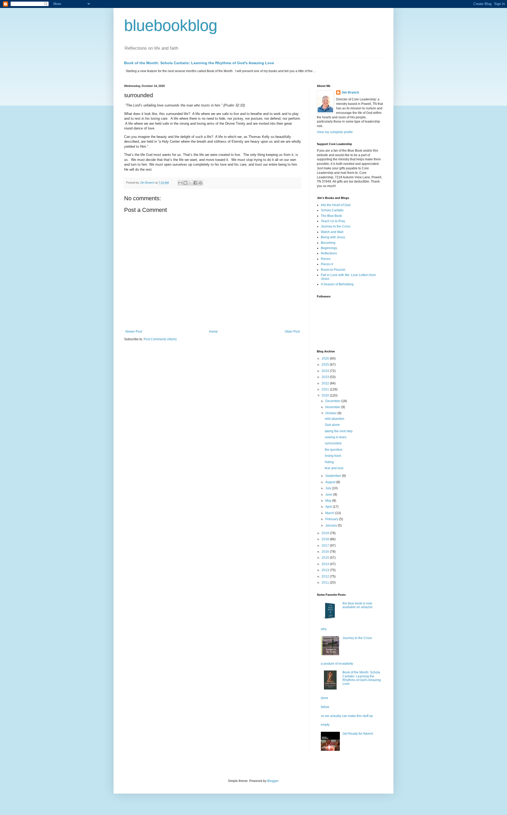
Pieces (326, 259)
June (329, 494)
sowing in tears (335, 437)
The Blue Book (331, 216)
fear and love (334, 468)
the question (333, 449)
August (330, 482)
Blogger (272, 781)
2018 (326, 539)
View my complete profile (335, 132)
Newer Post (133, 331)
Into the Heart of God (335, 205)
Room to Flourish (333, 270)
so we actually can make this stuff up (347, 716)
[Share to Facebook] (195, 182)
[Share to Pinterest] (200, 182)
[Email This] (180, 182)
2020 (326, 395)
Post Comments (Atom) (160, 339)
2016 (326, 551)
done (324, 698)
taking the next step (339, 431)
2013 (326, 570)
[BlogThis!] (185, 182)
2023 (326, 377)
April (329, 507)
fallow (325, 707)
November (333, 407)
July (328, 488)
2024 (326, 371)
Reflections (329, 253)
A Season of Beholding (337, 284)
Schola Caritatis (332, 210)
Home (213, 331)
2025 (326, 364)
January (331, 525)
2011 (326, 582)
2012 (326, 576)
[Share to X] (190, 182)
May (328, 500)
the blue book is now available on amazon (357, 605)
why (324, 629)
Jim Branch (350, 92)
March (330, 513)
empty (325, 724)
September (333, 476)
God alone (332, 425)
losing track (333, 456)
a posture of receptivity (337, 663)
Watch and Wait (332, 232)
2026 (326, 358)
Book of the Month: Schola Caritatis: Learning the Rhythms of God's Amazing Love (199, 63)
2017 (326, 545)
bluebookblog (170, 25)
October (331, 413)
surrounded (333, 443)
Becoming (328, 243)
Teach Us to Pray (333, 221)
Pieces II (327, 264)
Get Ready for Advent (357, 733)
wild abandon (334, 419)
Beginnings (329, 248)
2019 (326, 533)
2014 (326, 564)
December (333, 401)
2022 (326, 383)
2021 (326, 389)
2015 (326, 558)
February (332, 519)
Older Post (292, 331)
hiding (329, 462)
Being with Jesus (333, 237)
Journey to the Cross (335, 226)
